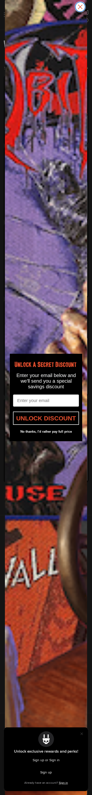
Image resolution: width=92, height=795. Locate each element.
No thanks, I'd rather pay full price (46, 431)
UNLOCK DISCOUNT (46, 418)
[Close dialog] (80, 7)
